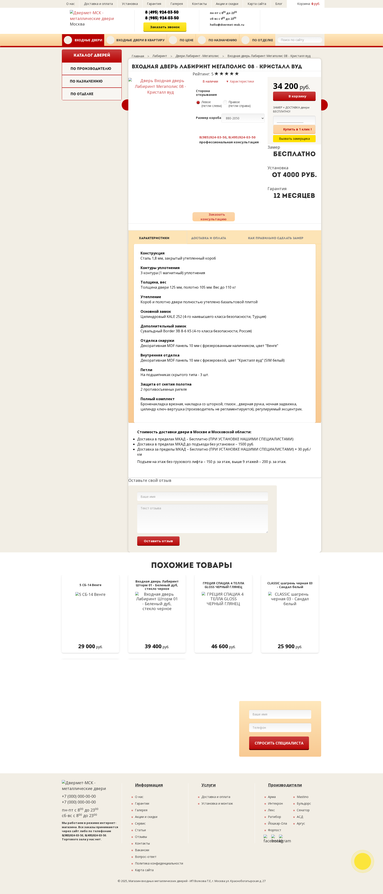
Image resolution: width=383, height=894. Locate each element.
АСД (300, 817)
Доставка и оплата (98, 4)
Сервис (140, 823)
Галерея (176, 4)
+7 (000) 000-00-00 (79, 796)
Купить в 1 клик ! (297, 129)
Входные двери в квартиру (140, 40)
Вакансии (142, 850)
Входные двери (88, 40)
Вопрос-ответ (145, 857)
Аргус (301, 823)
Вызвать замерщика (291, 19)
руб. (308, 4)
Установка (130, 4)
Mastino (303, 797)
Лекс (271, 810)
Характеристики (154, 238)
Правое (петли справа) (240, 104)
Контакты (199, 4)
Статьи (140, 830)
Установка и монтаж (217, 803)
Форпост (274, 830)
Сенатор (303, 810)
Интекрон (275, 803)
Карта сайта (257, 4)
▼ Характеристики (240, 81)
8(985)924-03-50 (213, 137)
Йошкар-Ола (277, 823)
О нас (70, 4)
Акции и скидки (227, 4)
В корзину (297, 96)
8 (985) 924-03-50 (162, 18)
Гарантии (142, 803)
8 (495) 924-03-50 (162, 13)
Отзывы (141, 837)
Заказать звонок (165, 27)
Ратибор (274, 817)
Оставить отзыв (158, 541)
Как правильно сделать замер (275, 238)
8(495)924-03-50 (242, 137)
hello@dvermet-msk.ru (227, 25)
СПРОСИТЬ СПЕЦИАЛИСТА (279, 743)
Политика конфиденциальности (159, 863)
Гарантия (154, 4)
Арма (272, 797)
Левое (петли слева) (211, 104)
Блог (278, 4)
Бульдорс (304, 803)
